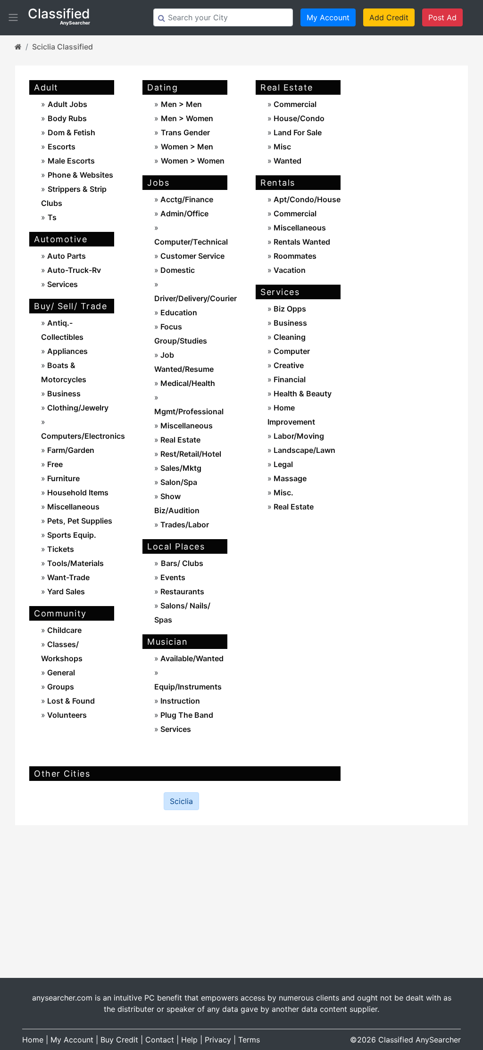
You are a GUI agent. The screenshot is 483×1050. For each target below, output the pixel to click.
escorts (61, 146)
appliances (66, 351)
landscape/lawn (303, 450)
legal (282, 464)
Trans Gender (185, 132)
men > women (187, 118)
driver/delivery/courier (195, 298)
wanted (286, 160)
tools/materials (74, 563)
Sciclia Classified (62, 46)
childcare (63, 630)
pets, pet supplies (78, 520)
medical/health (186, 383)
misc (281, 146)
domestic (176, 270)
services (61, 284)
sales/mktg (179, 468)
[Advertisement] (411, 219)
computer (291, 351)
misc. (282, 492)
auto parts (65, 256)
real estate (179, 439)
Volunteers (66, 715)
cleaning (289, 337)
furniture (62, 478)
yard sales (65, 591)
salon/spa (177, 482)
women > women (193, 160)
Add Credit (388, 17)
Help (189, 1039)
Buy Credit (119, 1039)
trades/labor (183, 524)
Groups (59, 686)
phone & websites (80, 175)
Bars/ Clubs (182, 563)
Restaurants (181, 591)
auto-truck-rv (73, 270)
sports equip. (70, 535)
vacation (289, 270)
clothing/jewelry (76, 407)
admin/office (183, 213)
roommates (294, 256)
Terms (249, 1039)
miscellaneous (72, 506)
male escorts (71, 160)
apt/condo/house (306, 199)
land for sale (297, 132)
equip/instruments (188, 686)
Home (32, 1039)
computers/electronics (83, 436)
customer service (191, 256)
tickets (59, 549)
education (177, 312)
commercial (294, 104)
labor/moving (298, 436)
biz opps (289, 308)
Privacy (218, 1039)
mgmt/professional (189, 411)
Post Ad (442, 17)
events (171, 577)
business (63, 393)
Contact (159, 1039)
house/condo (298, 118)
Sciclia (181, 801)
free (54, 464)
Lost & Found (70, 700)
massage (289, 478)
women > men (187, 146)
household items (76, 492)
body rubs (67, 118)
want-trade (67, 577)
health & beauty (302, 393)
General (60, 672)
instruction (179, 700)
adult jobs (67, 104)
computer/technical (191, 241)
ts (52, 217)
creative (288, 365)
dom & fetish (71, 132)
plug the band (185, 715)
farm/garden (69, 450)
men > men (181, 104)
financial (289, 379)
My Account (328, 17)
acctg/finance (185, 199)
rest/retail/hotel (189, 454)
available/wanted (191, 658)
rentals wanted (301, 241)
